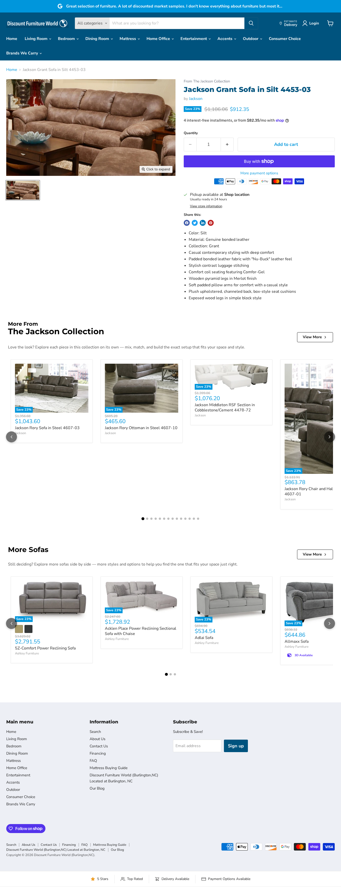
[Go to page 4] (156, 519)
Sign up (236, 746)
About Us (97, 738)
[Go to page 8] (172, 519)
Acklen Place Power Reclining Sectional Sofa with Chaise (140, 631)
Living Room (36, 38)
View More (312, 336)
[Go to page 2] (147, 519)
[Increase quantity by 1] (227, 144)
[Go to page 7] (168, 519)
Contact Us (99, 746)
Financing (98, 753)
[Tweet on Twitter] (195, 223)
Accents (225, 38)
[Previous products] (11, 436)
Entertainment (194, 38)
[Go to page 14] (198, 519)
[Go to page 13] (194, 519)
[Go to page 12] (189, 519)
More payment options (259, 173)
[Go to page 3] (151, 519)
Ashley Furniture (27, 653)
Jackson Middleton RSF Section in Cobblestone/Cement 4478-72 (225, 407)
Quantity (191, 133)
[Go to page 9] (177, 519)
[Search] (251, 23)
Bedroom (67, 38)
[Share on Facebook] (187, 223)
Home (11, 38)
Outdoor (251, 38)
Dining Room (97, 38)
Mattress (128, 38)
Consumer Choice (285, 38)
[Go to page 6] (164, 519)
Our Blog (97, 788)
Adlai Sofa (204, 637)
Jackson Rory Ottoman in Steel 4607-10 (141, 428)
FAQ (93, 760)
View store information (206, 206)
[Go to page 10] (181, 519)
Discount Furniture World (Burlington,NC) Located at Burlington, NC (55, 850)
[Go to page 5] (160, 519)
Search (95, 731)
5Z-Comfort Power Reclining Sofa (45, 648)
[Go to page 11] (185, 519)
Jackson (195, 98)
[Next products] (329, 436)
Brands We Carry (22, 53)
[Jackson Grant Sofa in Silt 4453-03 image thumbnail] (23, 190)
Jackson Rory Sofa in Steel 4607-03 (47, 428)
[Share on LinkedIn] (203, 223)
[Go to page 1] (143, 518)
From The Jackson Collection (207, 81)
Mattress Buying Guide (109, 767)
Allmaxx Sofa (297, 641)
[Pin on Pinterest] (211, 223)
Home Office (159, 38)
